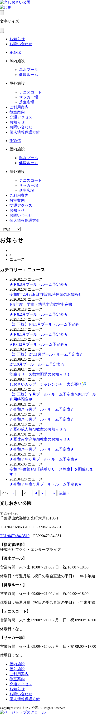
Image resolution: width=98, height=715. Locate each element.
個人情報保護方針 (25, 132)
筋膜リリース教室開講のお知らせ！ (40, 374)
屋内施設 (17, 664)
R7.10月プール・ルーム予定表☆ (37, 364)
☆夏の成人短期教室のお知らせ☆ (38, 429)
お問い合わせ (21, 44)
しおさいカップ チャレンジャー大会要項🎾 (48, 384)
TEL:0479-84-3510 (14, 536)
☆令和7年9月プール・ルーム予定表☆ (42, 409)
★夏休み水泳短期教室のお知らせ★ (40, 439)
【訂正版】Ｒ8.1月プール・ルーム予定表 (44, 324)
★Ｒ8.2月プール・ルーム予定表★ (39, 314)
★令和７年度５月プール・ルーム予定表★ (46, 484)
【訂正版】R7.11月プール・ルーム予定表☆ (46, 354)
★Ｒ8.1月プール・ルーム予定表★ (39, 334)
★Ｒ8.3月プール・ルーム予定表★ (39, 284)
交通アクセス (21, 117)
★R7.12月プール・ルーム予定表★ (39, 344)
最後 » (64, 493)
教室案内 (17, 112)
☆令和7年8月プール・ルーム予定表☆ (42, 419)
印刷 (7, 7)
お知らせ (17, 39)
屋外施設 (17, 669)
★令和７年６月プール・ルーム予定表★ (44, 459)
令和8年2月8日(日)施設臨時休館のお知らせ (46, 294)
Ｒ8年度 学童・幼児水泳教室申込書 (41, 304)
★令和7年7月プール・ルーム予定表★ (42, 449)
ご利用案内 (19, 107)
